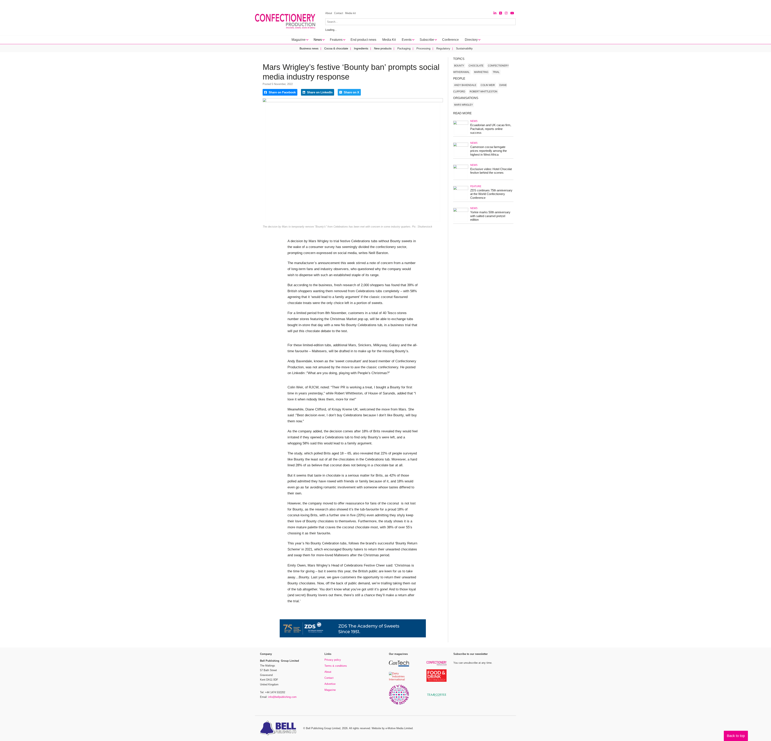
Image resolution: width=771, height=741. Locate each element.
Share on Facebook (282, 92)
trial (496, 72)
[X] (500, 13)
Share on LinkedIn (319, 92)
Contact (338, 13)
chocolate (476, 65)
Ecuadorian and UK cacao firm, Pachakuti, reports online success (490, 128)
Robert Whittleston (483, 91)
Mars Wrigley (463, 104)
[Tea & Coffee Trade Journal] (436, 697)
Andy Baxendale (465, 85)
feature (475, 186)
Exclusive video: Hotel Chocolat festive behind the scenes (491, 171)
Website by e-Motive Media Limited (392, 728)
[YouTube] (512, 13)
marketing (481, 72)
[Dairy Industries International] (399, 680)
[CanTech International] (399, 666)
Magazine (330, 689)
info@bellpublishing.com (282, 696)
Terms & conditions (335, 665)
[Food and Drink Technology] (436, 681)
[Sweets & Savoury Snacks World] (399, 704)
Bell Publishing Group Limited (323, 728)
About (328, 13)
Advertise (330, 683)
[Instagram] (506, 13)
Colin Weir (488, 85)
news (473, 121)
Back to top (736, 736)
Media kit (350, 13)
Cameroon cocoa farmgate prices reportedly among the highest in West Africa (488, 150)
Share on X (351, 92)
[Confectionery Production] (436, 665)
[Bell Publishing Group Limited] (279, 728)
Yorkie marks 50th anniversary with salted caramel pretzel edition (490, 215)
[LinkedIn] (495, 13)
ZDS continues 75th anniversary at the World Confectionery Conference (491, 194)
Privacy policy (332, 659)
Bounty (459, 65)
